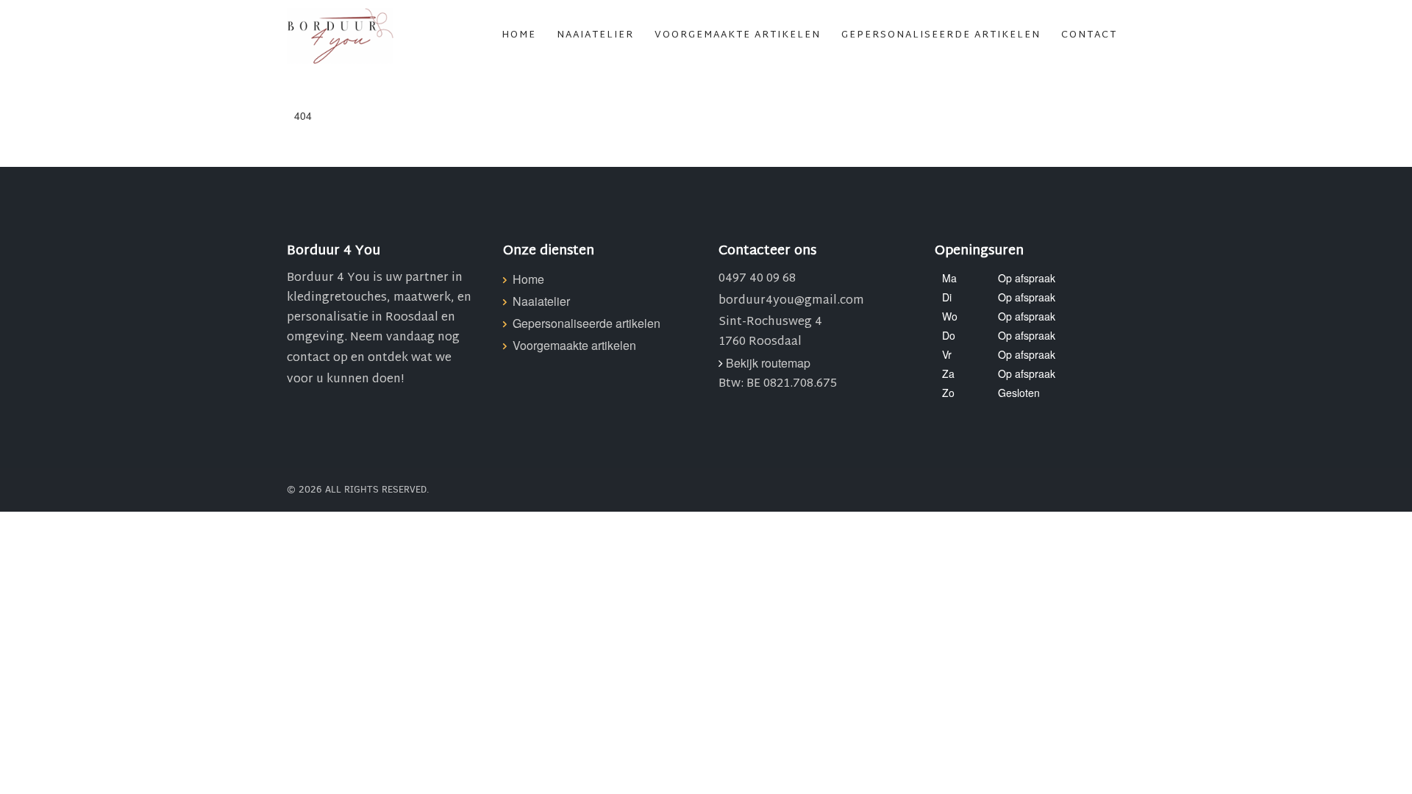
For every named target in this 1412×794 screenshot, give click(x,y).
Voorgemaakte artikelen (738, 35)
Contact (1089, 35)
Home (519, 35)
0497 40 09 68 (757, 279)
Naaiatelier (595, 35)
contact (308, 358)
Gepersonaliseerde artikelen (941, 35)
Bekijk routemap (768, 362)
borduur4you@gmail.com (791, 301)
